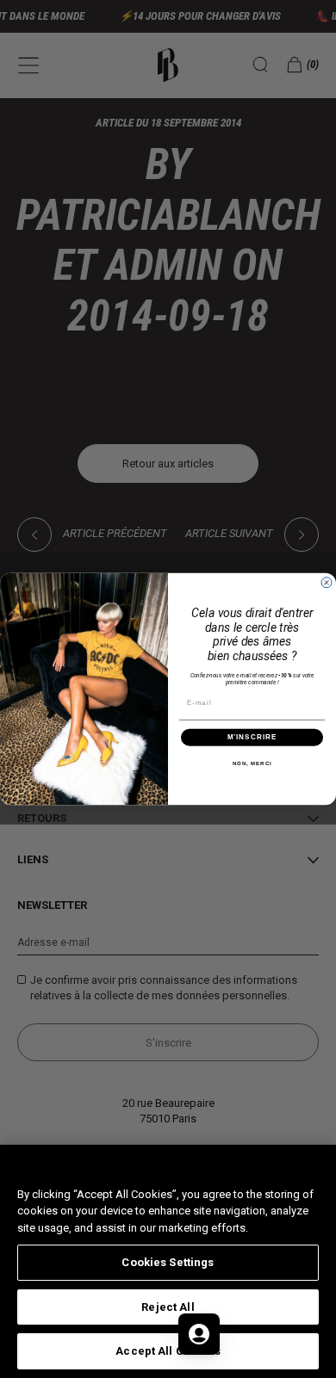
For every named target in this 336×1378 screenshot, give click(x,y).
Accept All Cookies (167, 1350)
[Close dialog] (326, 583)
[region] (168, 1261)
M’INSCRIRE (252, 737)
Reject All (167, 1307)
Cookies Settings (167, 1262)
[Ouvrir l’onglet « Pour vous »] (199, 1334)
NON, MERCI (252, 763)
